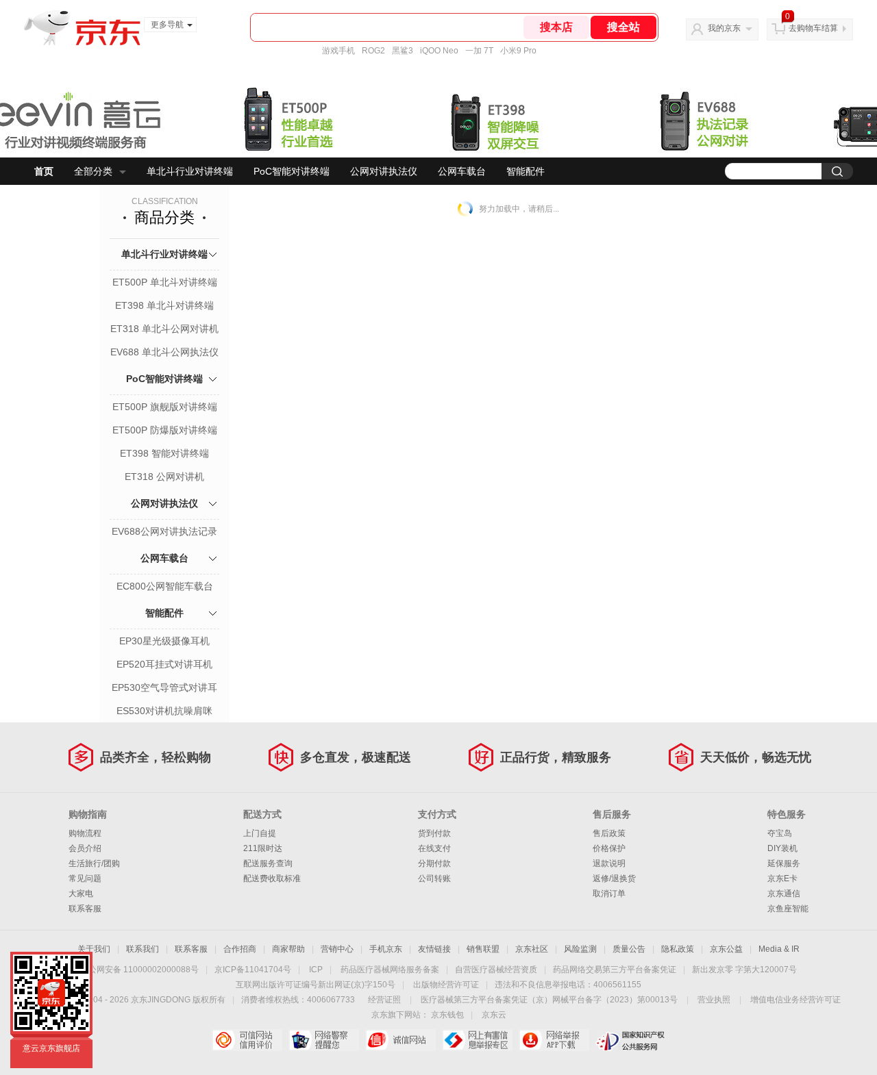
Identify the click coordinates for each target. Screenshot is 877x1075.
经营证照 (384, 999)
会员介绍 (85, 848)
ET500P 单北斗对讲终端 (164, 282)
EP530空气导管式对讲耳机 (164, 689)
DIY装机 (782, 848)
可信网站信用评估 (247, 1040)
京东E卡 (782, 878)
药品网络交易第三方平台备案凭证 (614, 969)
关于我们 (93, 949)
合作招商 (239, 949)
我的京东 (724, 28)
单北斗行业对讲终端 (190, 171)
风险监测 (580, 949)
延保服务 (783, 863)
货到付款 (434, 833)
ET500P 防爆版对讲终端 (164, 430)
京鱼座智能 (787, 908)
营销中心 (337, 949)
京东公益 (726, 949)
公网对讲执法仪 (383, 171)
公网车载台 (462, 171)
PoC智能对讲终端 (292, 171)
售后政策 (609, 833)
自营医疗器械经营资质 (496, 969)
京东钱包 (447, 1015)
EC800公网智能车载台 (164, 586)
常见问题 (85, 878)
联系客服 (85, 908)
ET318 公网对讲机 (164, 476)
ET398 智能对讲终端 (164, 453)
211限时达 (262, 848)
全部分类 (93, 171)
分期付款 (434, 863)
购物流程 (85, 833)
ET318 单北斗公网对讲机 (164, 328)
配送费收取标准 (272, 878)
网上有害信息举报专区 (477, 1040)
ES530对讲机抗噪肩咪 (164, 710)
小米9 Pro (518, 50)
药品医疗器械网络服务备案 (390, 969)
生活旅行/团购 (94, 863)
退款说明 (609, 863)
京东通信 (783, 893)
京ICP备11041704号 (252, 969)
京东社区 (531, 949)
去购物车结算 (813, 28)
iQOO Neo (439, 50)
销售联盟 (483, 949)
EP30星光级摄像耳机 (164, 640)
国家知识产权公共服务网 (630, 1040)
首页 (43, 171)
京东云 (494, 1015)
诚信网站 (400, 1040)
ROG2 (373, 50)
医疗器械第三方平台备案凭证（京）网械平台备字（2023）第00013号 (549, 999)
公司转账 (434, 878)
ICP (316, 969)
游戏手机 (338, 50)
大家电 (81, 893)
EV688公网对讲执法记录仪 (164, 533)
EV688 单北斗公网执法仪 (164, 351)
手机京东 (385, 949)
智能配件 (525, 171)
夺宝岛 (779, 833)
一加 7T (479, 50)
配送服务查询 (268, 863)
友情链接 (434, 949)
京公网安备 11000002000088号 (139, 969)
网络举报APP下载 (554, 1040)
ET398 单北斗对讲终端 (164, 305)
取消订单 (609, 893)
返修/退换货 (614, 878)
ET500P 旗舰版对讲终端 (164, 406)
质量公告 (629, 949)
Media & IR (779, 949)
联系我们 (142, 949)
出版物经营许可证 (446, 984)
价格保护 (609, 848)
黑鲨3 (402, 50)
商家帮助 (288, 949)
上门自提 (259, 833)
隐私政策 (677, 949)
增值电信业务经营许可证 (795, 999)
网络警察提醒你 (323, 1040)
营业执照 (713, 999)
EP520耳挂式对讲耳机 (164, 664)
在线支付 (434, 848)
